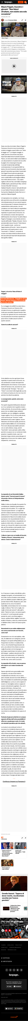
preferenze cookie (12, 949)
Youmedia (3, 945)
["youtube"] (9, 930)
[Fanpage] (14, 975)
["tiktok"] (2, 930)
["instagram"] (6, 930)
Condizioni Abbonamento (15, 947)
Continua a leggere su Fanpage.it (14, 781)
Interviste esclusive (5, 834)
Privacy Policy (18, 945)
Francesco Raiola (13, 20)
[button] (25, 20)
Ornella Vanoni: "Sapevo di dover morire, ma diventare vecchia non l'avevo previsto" (13, 896)
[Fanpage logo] (8, 2)
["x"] (13, 930)
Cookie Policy (4, 947)
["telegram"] (20, 930)
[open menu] (1, 2)
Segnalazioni (10, 945)
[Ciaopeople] (14, 1017)
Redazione (3, 949)
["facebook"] (16, 930)
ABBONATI (20, 2)
